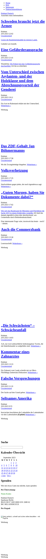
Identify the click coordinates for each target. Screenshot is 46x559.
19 (5, 471)
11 (2, 468)
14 (9, 468)
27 (7, 473)
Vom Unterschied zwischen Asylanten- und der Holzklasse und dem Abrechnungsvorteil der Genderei (22, 81)
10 (16, 465)
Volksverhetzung (14, 170)
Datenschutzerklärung (14, 9)
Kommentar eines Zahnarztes (15, 354)
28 (9, 473)
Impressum (10, 7)
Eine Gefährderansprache (22, 50)
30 (14, 473)
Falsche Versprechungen (20, 378)
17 (16, 468)
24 (16, 471)
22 (12, 471)
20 (7, 471)
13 (7, 468)
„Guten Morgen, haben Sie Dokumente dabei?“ (22, 194)
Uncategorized (6, 36)
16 (14, 468)
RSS (7, 5)
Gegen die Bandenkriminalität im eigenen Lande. (19, 40)
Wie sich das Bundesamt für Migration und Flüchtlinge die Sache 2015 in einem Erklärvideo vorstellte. (22, 212)
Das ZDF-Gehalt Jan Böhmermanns (18, 148)
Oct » (9, 476)
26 (5, 473)
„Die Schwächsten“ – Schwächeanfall (18, 327)
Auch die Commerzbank (20, 229)
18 (2, 471)
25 (2, 473)
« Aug (3, 476)
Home (8, 3)
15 (12, 468)
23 (14, 471)
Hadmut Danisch (7, 13)
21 (9, 471)
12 (5, 468)
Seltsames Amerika (16, 398)
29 (12, 473)
